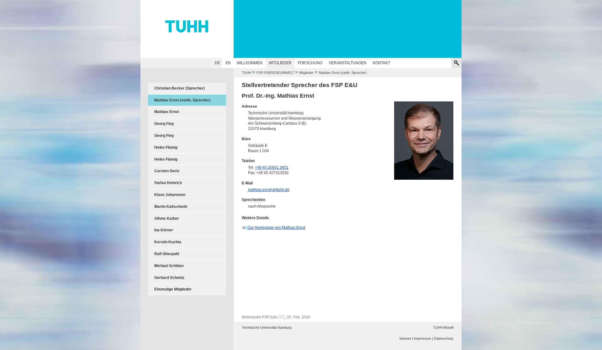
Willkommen (249, 63)
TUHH (246, 73)
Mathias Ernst (166, 112)
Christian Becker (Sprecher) (179, 88)
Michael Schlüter (169, 266)
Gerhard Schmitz (169, 277)
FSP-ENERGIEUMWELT (275, 73)
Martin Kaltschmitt (170, 206)
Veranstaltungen (348, 63)
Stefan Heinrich (168, 183)
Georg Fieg (164, 123)
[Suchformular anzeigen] (457, 63)
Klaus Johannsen (169, 195)
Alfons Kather (166, 218)
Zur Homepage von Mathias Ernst (276, 227)
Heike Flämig (165, 147)
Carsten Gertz (166, 171)
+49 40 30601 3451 (271, 167)
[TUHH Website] (187, 29)
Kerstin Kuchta (167, 242)
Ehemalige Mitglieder (173, 289)
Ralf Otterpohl (166, 254)
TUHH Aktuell (443, 327)
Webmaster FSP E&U (260, 317)
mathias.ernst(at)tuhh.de (268, 190)
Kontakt (381, 63)
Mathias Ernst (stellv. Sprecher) (182, 100)
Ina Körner (163, 230)
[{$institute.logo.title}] (301, 26)
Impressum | (423, 338)
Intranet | (406, 338)
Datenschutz (443, 338)
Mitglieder (280, 63)
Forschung (310, 63)
